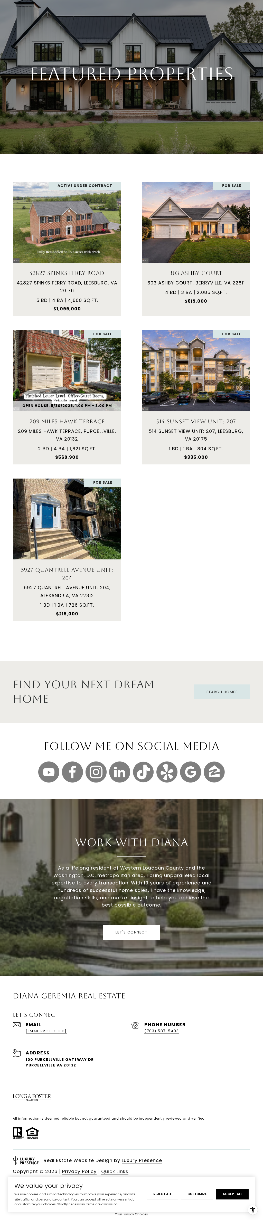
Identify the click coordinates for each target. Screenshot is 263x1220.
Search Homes (222, 691)
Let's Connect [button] (132, 932)
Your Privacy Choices (131, 1214)
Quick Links (114, 1171)
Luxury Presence (142, 1160)
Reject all (162, 1194)
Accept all (232, 1194)
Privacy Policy (79, 1171)
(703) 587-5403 (161, 1031)
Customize (197, 1194)
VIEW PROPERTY (67, 246)
